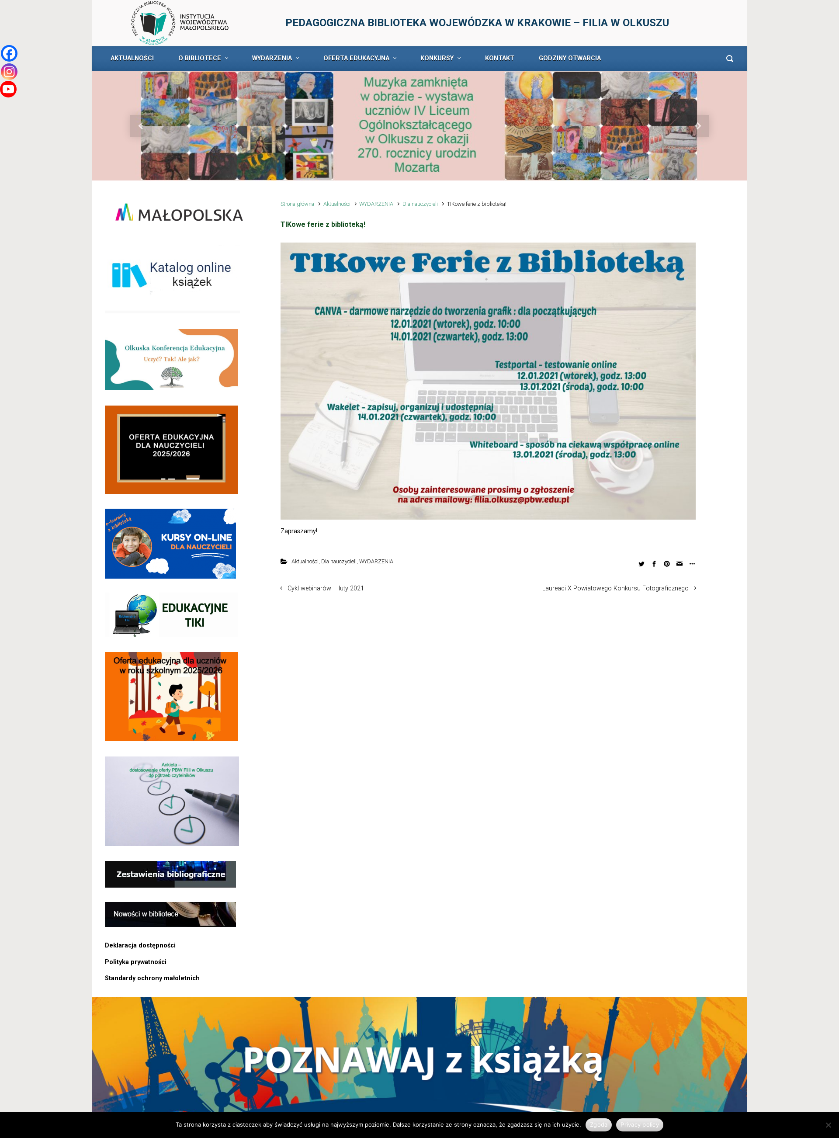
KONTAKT (499, 58)
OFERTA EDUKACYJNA (356, 58)
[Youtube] (8, 89)
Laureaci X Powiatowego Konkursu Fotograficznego (615, 588)
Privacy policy (640, 1124)
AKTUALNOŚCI (132, 58)
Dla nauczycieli (420, 204)
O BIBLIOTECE (199, 58)
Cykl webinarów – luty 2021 (326, 588)
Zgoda (598, 1124)
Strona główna (297, 204)
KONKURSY (437, 58)
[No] (828, 1125)
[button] (141, 125)
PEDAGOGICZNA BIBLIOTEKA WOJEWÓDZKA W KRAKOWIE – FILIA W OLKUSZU (477, 23)
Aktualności (336, 204)
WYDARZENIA (272, 58)
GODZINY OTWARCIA (570, 58)
